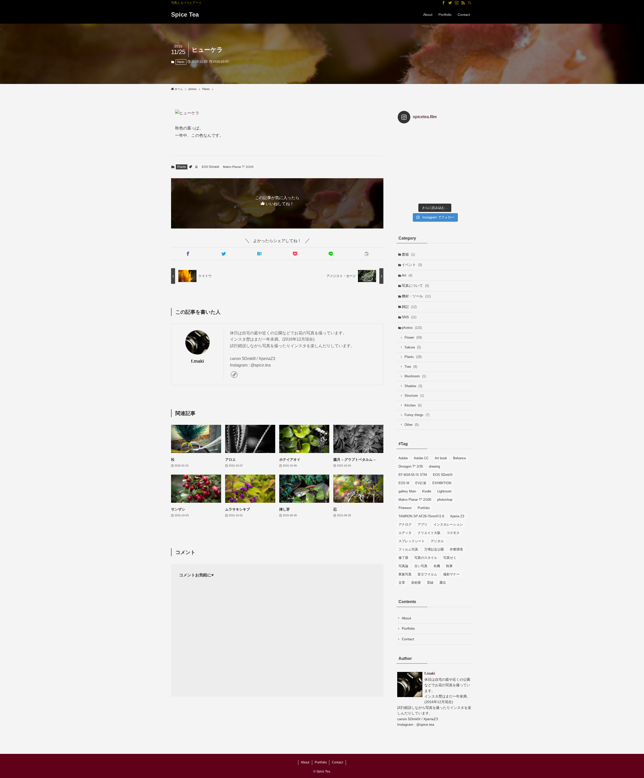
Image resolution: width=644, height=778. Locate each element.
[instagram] (456, 3)
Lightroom (444, 491)
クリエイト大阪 (429, 533)
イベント (412, 265)
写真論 (403, 566)
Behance (459, 458)
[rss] (463, 3)
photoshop (444, 499)
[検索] (469, 3)
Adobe (403, 458)
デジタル (437, 541)
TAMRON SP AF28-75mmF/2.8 (421, 516)
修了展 (403, 558)
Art (407, 275)
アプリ (422, 524)
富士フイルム (427, 574)
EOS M (403, 483)
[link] (234, 374)
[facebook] (443, 3)
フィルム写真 (408, 549)
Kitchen (413, 405)
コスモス (453, 533)
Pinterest (405, 508)
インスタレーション (448, 524)
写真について (415, 286)
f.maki (197, 361)
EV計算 (420, 483)
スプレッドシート (411, 541)
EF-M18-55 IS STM (412, 475)
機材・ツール (416, 296)
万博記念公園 (434, 549)
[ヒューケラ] (277, 113)
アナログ (405, 524)
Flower (413, 337)
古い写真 (420, 566)
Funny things (417, 415)
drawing (434, 466)
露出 (442, 582)
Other (412, 425)
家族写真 (405, 574)
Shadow (413, 386)
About (406, 618)
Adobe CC (421, 458)
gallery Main (407, 491)
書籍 (408, 254)
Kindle (426, 491)
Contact (408, 639)
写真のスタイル (425, 558)
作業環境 (456, 549)
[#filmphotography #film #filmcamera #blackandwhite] (410, 139)
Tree (411, 367)
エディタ (405, 533)
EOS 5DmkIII (210, 167)
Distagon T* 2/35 (410, 466)
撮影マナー (451, 574)
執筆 (449, 566)
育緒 (430, 582)
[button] (188, 253)
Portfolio (424, 508)
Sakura (413, 347)
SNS (409, 317)
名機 (436, 566)
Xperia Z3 (457, 516)
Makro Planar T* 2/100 (238, 167)
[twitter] (450, 3)
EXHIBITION (441, 483)
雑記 (409, 307)
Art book (441, 458)
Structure (414, 395)
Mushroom (415, 376)
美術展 (416, 582)
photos (412, 328)
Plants (181, 61)
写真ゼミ (449, 558)
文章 (401, 582)
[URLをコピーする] (366, 253)
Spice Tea (185, 15)
